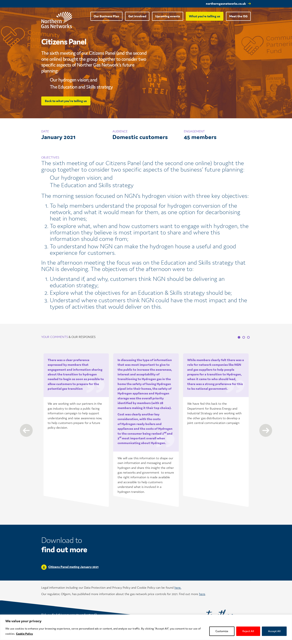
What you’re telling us (204, 16)
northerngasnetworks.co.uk (226, 3)
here (202, 594)
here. (177, 587)
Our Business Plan (106, 16)
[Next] (265, 430)
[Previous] (26, 430)
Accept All (274, 631)
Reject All (248, 631)
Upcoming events (167, 16)
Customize (221, 631)
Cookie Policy (24, 634)
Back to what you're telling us (66, 101)
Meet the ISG (238, 16)
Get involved (137, 16)
